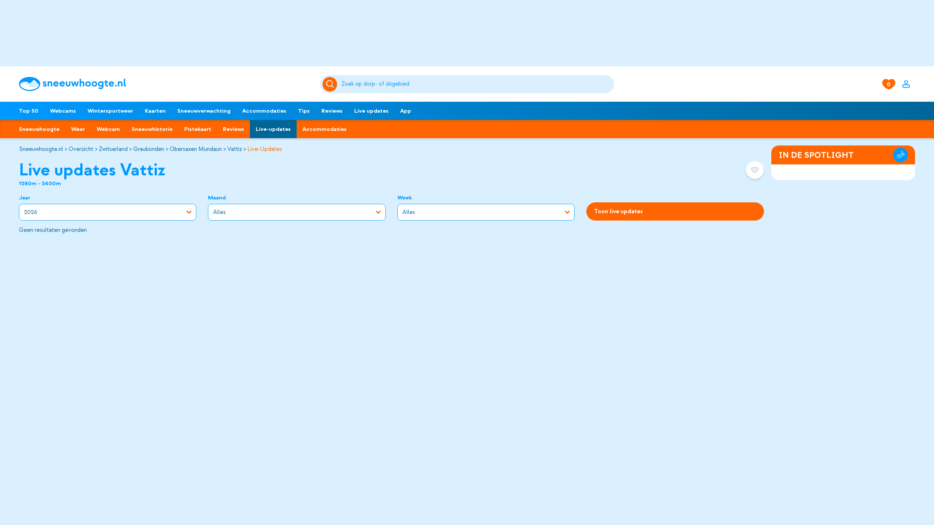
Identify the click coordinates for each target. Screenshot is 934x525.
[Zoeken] (476, 84)
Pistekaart (197, 129)
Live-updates (273, 129)
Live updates (371, 110)
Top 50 (28, 110)
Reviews (332, 110)
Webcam (108, 129)
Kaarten (155, 110)
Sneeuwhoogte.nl (41, 149)
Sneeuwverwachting (204, 110)
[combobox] (476, 84)
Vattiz (234, 149)
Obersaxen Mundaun (196, 149)
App (405, 110)
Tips (304, 110)
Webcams (63, 110)
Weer (78, 129)
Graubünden (148, 149)
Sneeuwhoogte (39, 129)
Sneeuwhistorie (152, 129)
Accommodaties (264, 110)
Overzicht (81, 149)
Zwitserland (113, 149)
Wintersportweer (110, 110)
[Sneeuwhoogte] (166, 84)
